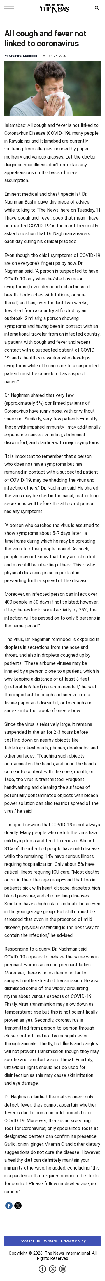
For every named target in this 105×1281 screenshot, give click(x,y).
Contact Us (30, 1241)
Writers (50, 1241)
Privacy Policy (73, 1241)
